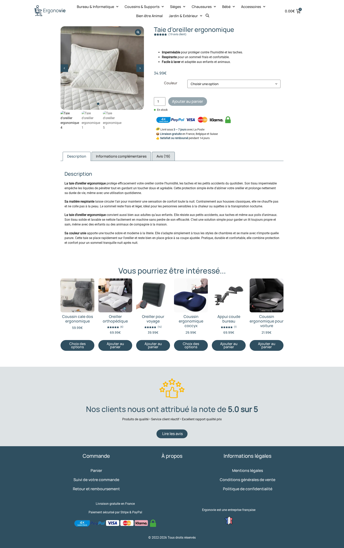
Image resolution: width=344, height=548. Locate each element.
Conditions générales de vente (247, 479)
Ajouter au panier (187, 101)
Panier (96, 470)
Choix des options (77, 345)
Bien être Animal (149, 15)
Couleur (170, 83)
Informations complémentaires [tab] (121, 156)
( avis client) (177, 34)
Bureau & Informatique (95, 6)
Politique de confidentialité (247, 488)
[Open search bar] (207, 14)
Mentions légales (247, 470)
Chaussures (202, 6)
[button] (140, 68)
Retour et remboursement (96, 488)
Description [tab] (76, 156)
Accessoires (251, 6)
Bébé (226, 6)
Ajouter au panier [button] (115, 345)
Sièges (175, 6)
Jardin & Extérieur (183, 15)
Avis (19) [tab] (163, 156)
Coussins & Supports (142, 6)
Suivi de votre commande (96, 479)
